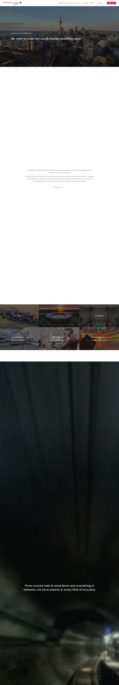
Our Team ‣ (18, 316)
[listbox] (100, 3)
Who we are (61, 3)
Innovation (99, 316)
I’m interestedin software (59, 338)
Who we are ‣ (58, 187)
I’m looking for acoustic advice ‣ (18, 338)
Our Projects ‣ (59, 316)
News (91, 3)
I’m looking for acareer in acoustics (99, 338)
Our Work (86, 3)
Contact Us (111, 3)
